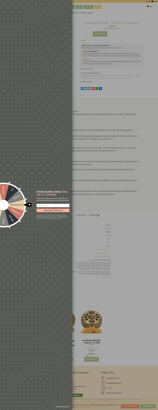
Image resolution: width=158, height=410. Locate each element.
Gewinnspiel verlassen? (62, 407)
